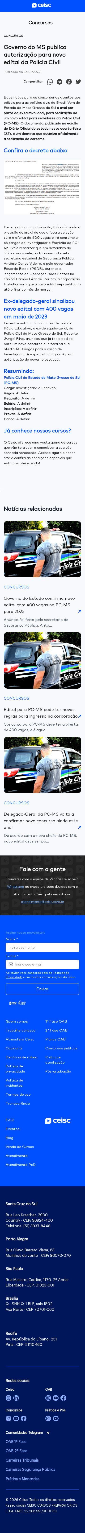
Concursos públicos (61, 1048)
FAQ (10, 1120)
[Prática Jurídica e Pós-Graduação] (56, 1418)
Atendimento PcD (21, 1165)
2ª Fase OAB (56, 1030)
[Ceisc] (8, 1398)
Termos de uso (18, 1094)
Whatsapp (15, 886)
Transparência (18, 1103)
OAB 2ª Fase (16, 1451)
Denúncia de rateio (21, 1057)
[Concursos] (8, 1418)
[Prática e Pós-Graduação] (48, 1418)
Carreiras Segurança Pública (30, 1469)
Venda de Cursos (20, 1147)
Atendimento (17, 1156)
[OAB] (48, 1398)
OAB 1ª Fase (16, 1442)
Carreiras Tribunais (22, 1460)
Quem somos (17, 1021)
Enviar (42, 989)
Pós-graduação (58, 1071)
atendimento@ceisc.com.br (42, 902)
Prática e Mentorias (22, 1479)
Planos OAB (55, 1039)
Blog (9, 1138)
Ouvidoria (14, 1048)
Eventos (13, 1129)
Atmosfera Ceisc (20, 1039)
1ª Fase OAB (56, 1021)
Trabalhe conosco (20, 1030)
